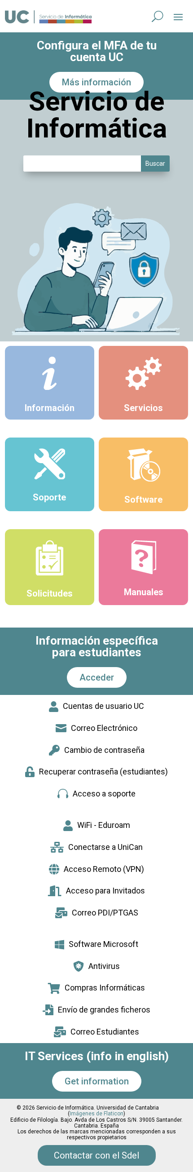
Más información (96, 82)
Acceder (96, 677)
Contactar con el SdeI (97, 1155)
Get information (97, 1081)
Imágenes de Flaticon (96, 1113)
